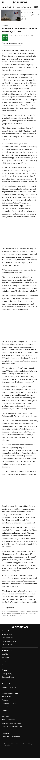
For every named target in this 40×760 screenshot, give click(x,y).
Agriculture (10, 608)
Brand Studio (6, 707)
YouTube (5, 654)
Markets (5, 25)
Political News (7, 634)
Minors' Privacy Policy (9, 687)
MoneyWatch (6, 7)
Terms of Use (6, 684)
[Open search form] (37, 2)
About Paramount (8, 720)
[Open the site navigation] (7, 2)
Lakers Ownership (8, 644)
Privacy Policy (7, 674)
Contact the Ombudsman (11, 737)
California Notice (8, 677)
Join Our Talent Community (12, 726)
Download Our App (9, 703)
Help (3, 730)
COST (26, 194)
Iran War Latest (7, 638)
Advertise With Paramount (11, 723)
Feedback (5, 733)
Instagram (5, 661)
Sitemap (5, 710)
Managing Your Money (24, 7)
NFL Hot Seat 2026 (9, 641)
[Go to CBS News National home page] (20, 2)
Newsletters (6, 697)
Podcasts (5, 700)
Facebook (5, 657)
